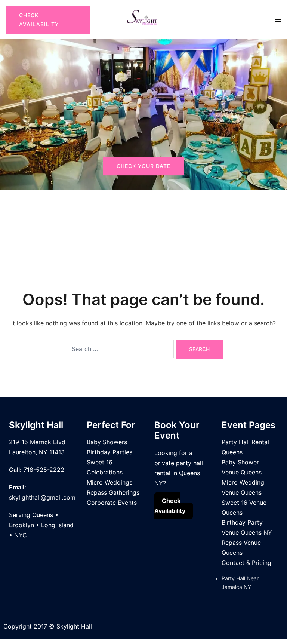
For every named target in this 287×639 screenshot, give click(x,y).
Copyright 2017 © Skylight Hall (47, 626)
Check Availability (169, 505)
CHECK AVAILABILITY (39, 19)
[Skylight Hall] (143, 19)
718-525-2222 (44, 469)
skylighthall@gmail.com (42, 497)
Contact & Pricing (246, 562)
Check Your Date (143, 166)
